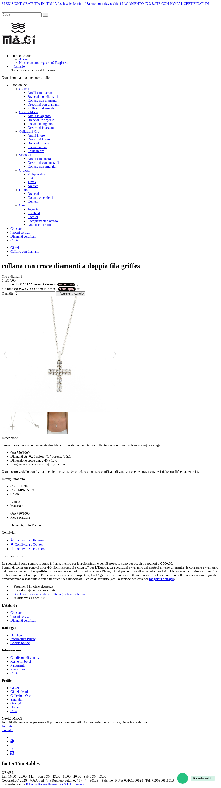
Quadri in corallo (39, 225)
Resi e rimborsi (20, 661)
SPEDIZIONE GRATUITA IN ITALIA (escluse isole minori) (44, 3)
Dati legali (17, 635)
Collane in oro (37, 147)
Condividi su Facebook (30, 549)
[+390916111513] (11, 737)
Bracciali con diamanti (43, 96)
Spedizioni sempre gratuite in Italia (52, 594)
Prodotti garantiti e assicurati (35, 590)
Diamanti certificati (23, 236)
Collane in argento (40, 124)
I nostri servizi (20, 232)
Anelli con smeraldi (41, 159)
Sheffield (34, 213)
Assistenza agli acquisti (29, 598)
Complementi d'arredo (43, 221)
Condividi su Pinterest (29, 540)
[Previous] (5, 354)
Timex (32, 182)
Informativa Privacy (23, 639)
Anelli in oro (36, 135)
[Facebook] (12, 750)
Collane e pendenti (40, 197)
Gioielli (24, 89)
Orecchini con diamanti (43, 104)
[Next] (114, 354)
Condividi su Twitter (28, 544)
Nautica (33, 186)
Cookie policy (20, 643)
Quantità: (8, 293)
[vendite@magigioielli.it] (11, 745)
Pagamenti (17, 665)
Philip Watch (36, 174)
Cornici (33, 217)
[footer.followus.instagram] (12, 754)
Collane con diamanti (42, 100)
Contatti (15, 240)
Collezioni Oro (29, 131)
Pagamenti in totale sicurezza (33, 586)
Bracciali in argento (41, 120)
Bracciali (34, 193)
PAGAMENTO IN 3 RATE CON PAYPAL (152, 3)
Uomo (23, 190)
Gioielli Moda (28, 112)
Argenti (33, 209)
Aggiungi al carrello (72, 293)
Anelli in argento (39, 116)
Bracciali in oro (38, 143)
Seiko (31, 178)
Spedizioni (17, 669)
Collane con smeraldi (42, 166)
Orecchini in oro (39, 139)
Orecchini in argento (41, 127)
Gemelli (33, 201)
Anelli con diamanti (41, 93)
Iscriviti (7, 726)
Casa (22, 205)
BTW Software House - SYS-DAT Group (55, 784)
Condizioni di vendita (25, 657)
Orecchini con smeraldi (43, 162)
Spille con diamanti (41, 108)
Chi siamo (17, 228)
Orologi (24, 170)
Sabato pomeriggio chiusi (103, 3)
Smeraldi (25, 155)
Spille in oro (36, 151)
